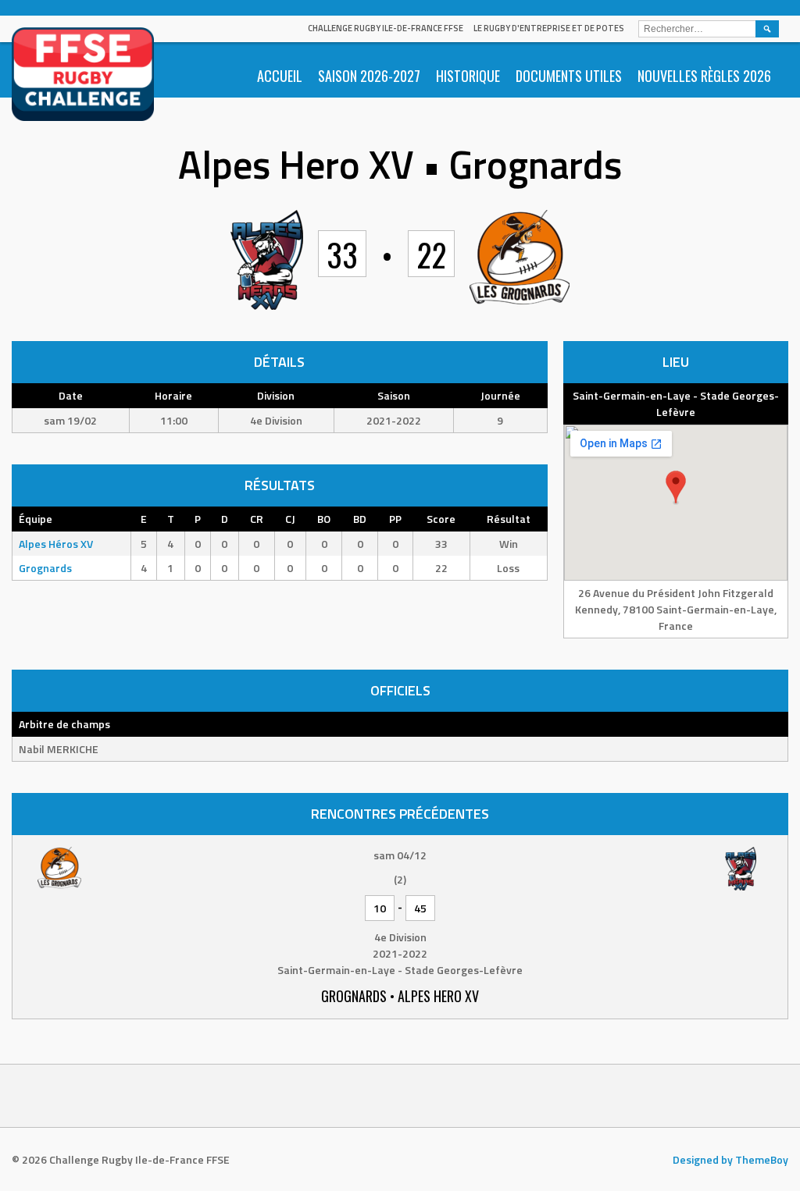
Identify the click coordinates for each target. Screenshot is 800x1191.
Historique (468, 76)
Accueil (279, 76)
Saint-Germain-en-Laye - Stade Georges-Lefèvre (676, 403)
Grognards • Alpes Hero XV (400, 996)
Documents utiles (569, 76)
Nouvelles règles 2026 (704, 76)
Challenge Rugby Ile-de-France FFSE (385, 28)
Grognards (45, 568)
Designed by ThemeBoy (730, 1159)
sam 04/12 (400, 855)
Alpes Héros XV (56, 543)
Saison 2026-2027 (369, 76)
